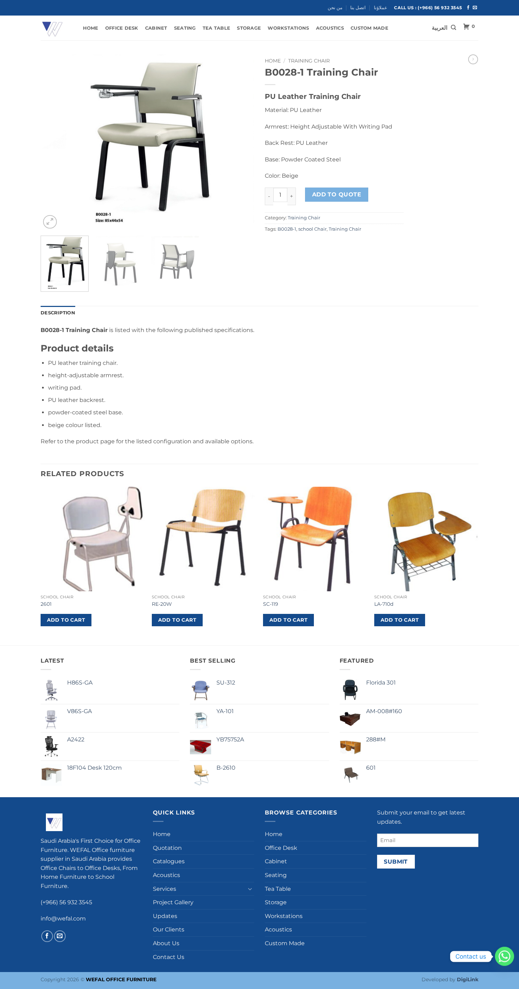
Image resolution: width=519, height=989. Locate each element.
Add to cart (66, 620)
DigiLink (467, 979)
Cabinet (156, 28)
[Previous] (53, 142)
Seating (185, 28)
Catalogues (169, 861)
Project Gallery (173, 902)
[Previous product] (473, 59)
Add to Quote (337, 194)
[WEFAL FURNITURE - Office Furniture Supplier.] (55, 28)
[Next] (241, 142)
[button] (50, 222)
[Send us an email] (475, 7)
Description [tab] (58, 312)
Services (164, 889)
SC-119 (270, 604)
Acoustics (330, 28)
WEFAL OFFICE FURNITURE (121, 979)
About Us (166, 943)
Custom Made (369, 28)
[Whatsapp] (504, 956)
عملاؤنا (380, 7)
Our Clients (168, 929)
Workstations (288, 28)
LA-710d (383, 604)
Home (91, 28)
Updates (165, 916)
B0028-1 (287, 229)
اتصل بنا (358, 7)
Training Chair (309, 61)
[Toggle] (250, 888)
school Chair (312, 229)
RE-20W (162, 604)
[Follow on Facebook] (468, 7)
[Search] (453, 27)
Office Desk (121, 28)
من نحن (335, 7)
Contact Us (168, 957)
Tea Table (216, 28)
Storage (249, 28)
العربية (439, 28)
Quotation (167, 848)
